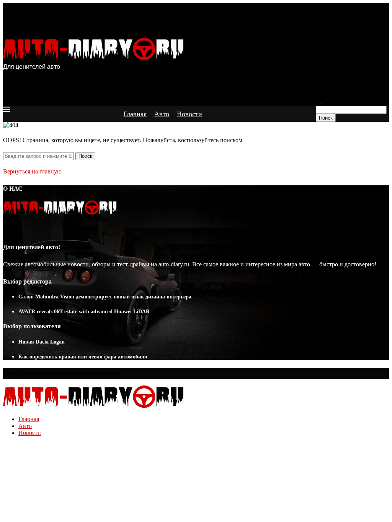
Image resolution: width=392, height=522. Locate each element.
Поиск (326, 118)
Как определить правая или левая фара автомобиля (82, 357)
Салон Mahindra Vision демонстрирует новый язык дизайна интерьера (104, 297)
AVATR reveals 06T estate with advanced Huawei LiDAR (84, 311)
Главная (135, 114)
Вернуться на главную (32, 171)
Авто (161, 114)
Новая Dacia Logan (41, 342)
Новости (189, 114)
